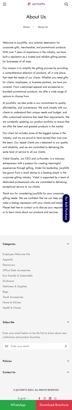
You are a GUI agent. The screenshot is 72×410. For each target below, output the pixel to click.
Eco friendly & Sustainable (17, 276)
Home (26, 27)
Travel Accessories (13, 297)
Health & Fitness (12, 308)
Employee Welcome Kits (16, 254)
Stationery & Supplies (15, 286)
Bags (5, 292)
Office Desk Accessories (16, 270)
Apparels (8, 259)
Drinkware (8, 281)
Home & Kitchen (12, 302)
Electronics (9, 265)
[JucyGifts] (36, 4)
